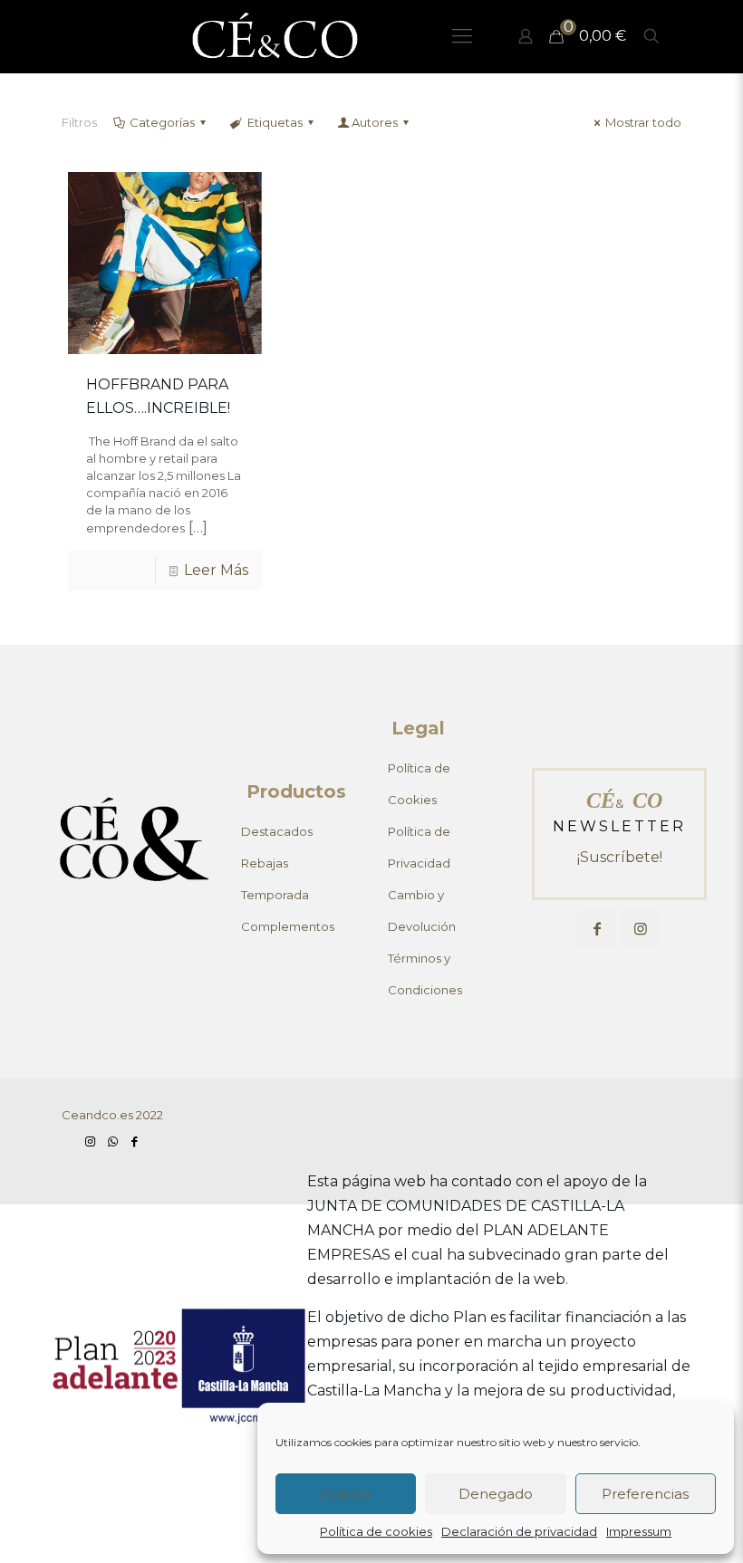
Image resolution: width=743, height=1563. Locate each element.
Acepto (346, 1493)
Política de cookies (376, 1531)
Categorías (162, 122)
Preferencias (645, 1493)
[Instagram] (90, 1141)
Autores (375, 122)
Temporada (275, 894)
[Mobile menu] (462, 36)
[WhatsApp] (112, 1141)
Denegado (495, 1493)
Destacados (277, 831)
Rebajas (264, 863)
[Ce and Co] (276, 36)
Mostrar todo (643, 122)
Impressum (638, 1531)
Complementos (287, 926)
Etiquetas (275, 122)
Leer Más (216, 570)
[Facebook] (134, 1141)
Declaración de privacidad (519, 1531)
